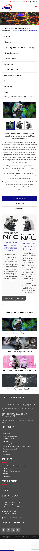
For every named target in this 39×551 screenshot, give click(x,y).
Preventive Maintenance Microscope (15, 466)
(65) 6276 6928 (32, 2)
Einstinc (16, 537)
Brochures (20, 298)
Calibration (6, 476)
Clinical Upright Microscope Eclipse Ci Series (19, 370)
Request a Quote (9, 298)
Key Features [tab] (19, 203)
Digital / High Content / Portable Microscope (19, 47)
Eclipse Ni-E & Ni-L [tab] (19, 198)
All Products (6, 28)
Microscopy (16, 28)
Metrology (7, 92)
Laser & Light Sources (11, 70)
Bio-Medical (8, 86)
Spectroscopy (8, 64)
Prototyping (6, 490)
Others (6, 81)
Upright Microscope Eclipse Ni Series (24, 31)
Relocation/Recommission (11, 471)
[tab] (10, 125)
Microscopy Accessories (12, 75)
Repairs (5, 468)
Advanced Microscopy (11, 53)
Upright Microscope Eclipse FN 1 (19, 389)
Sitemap (33, 537)
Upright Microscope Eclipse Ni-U (19, 351)
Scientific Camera (10, 59)
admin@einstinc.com (18, 2)
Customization (7, 488)
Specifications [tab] (19, 209)
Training (5, 474)
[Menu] (36, 7)
